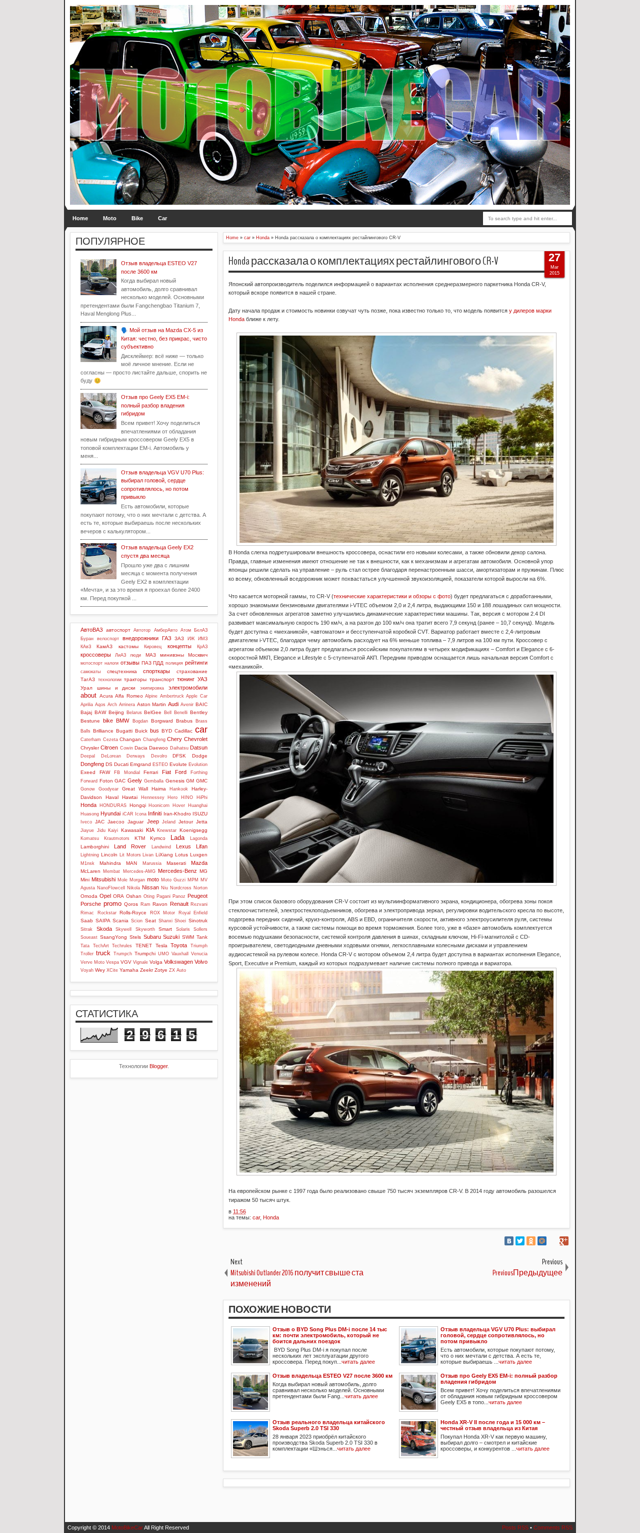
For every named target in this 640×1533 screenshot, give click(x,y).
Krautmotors (117, 838)
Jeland (169, 821)
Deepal (87, 756)
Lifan (202, 846)
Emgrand (140, 764)
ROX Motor (163, 912)
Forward (89, 780)
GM (190, 780)
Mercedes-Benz (177, 871)
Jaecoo (116, 821)
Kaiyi (113, 830)
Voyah (87, 970)
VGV (126, 962)
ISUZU (200, 813)
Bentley (199, 712)
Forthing (199, 772)
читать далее (358, 1362)
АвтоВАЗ (91, 630)
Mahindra (110, 863)
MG (204, 871)
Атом (185, 630)
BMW (122, 721)
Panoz (179, 896)
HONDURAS (113, 805)
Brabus (184, 721)
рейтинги (196, 663)
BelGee (153, 712)
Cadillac (183, 731)
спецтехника (122, 671)
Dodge (200, 756)
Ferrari (151, 772)
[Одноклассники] (531, 1240)
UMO (163, 953)
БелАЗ (201, 630)
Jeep (153, 821)
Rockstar (107, 912)
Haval (112, 797)
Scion (136, 920)
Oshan (134, 896)
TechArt (101, 945)
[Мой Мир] (542, 1240)
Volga (156, 962)
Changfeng (154, 739)
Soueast (89, 937)
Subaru (152, 937)
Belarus (134, 712)
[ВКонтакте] (509, 1240)
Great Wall (135, 788)
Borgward (162, 721)
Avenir (187, 704)
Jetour (185, 821)
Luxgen (199, 854)
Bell (168, 712)
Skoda (104, 929)
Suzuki (171, 937)
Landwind (161, 846)
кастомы (128, 646)
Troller (87, 953)
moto (153, 879)
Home (80, 218)
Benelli (181, 712)
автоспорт (118, 630)
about (88, 695)
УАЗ (203, 679)
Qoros (131, 904)
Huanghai (198, 805)
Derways (135, 756)
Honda (271, 1217)
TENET (144, 945)
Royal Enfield (193, 912)
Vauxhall (180, 953)
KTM (139, 838)
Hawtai (130, 797)
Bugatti (124, 731)
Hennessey (152, 797)
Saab (86, 920)
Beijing (116, 712)
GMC (202, 780)
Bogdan (140, 721)
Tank (202, 937)
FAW (105, 772)
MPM (193, 879)
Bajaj (86, 712)
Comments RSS (553, 1528)
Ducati (121, 764)
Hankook (179, 788)
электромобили (188, 688)
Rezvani (199, 904)
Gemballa (154, 780)
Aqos (100, 704)
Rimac (87, 912)
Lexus (183, 846)
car (256, 1217)
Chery (174, 739)
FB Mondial (127, 772)
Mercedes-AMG (139, 871)
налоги (111, 663)
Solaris (183, 929)
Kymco (158, 838)
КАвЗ (85, 646)
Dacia (141, 748)
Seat (150, 920)
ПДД (158, 663)
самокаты (90, 671)
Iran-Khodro (177, 813)
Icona (140, 813)
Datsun (199, 748)
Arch (112, 704)
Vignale (140, 962)
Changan (130, 739)
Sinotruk (198, 920)
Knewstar (166, 830)
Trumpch (123, 953)
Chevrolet (196, 739)
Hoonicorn (159, 805)
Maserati (176, 863)
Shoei (180, 920)
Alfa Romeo (129, 696)
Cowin (126, 748)
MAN (131, 863)
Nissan (150, 887)
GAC (120, 780)
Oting (149, 896)
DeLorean (111, 756)
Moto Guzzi (173, 879)
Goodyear (108, 788)
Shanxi (165, 920)
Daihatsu (179, 748)
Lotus (181, 854)
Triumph (199, 945)
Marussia (152, 863)
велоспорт (108, 638)
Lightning (89, 854)
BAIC (202, 704)
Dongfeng (92, 764)
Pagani (163, 896)
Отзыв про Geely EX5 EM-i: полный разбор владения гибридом (155, 405)
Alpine (151, 696)
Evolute (178, 764)
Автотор (142, 630)
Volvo (201, 962)
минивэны (172, 655)
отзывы (130, 663)
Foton (106, 780)
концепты (180, 646)
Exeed (88, 772)
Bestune (90, 721)
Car (162, 218)
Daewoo (158, 748)
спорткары (156, 671)
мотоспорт (91, 663)
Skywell (124, 929)
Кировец (153, 646)
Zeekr (146, 970)
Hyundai (110, 813)
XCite (112, 970)
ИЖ (191, 638)
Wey (100, 970)
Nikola (133, 887)
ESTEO (160, 764)
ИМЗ (203, 638)
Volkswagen (178, 962)
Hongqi (138, 805)
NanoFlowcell (111, 887)
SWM (188, 937)
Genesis (175, 780)
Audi (173, 704)
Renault (179, 904)
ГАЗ (167, 638)
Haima (159, 788)
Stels (135, 937)
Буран (87, 638)
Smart (165, 929)
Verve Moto (92, 962)
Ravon (160, 904)
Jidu (101, 830)
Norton (201, 887)
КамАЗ (104, 646)
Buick (141, 731)
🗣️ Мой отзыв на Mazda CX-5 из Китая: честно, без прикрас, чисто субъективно (164, 338)
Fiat (166, 772)
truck (103, 953)
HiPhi (202, 797)
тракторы (135, 679)
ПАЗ (147, 663)
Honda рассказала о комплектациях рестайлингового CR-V (363, 261)
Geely (135, 780)
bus (154, 731)
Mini (85, 879)
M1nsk (87, 863)
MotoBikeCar (127, 1528)
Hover (178, 805)
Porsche (90, 904)
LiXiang (164, 854)
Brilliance (103, 731)
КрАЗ (202, 646)
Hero (173, 797)
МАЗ (151, 655)
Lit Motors (130, 854)
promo (113, 903)
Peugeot (198, 896)
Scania (120, 920)
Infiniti (155, 813)
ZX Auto (177, 970)
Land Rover (130, 846)
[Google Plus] (564, 1240)
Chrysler (89, 748)
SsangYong (113, 937)
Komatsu (89, 838)
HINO (187, 797)
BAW (100, 712)
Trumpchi (145, 953)
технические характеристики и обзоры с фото (392, 596)
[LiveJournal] (553, 1240)
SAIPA (103, 920)
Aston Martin (151, 704)
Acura (106, 696)
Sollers (201, 929)
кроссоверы (95, 655)
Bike (137, 218)
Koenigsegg (194, 830)
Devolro (159, 756)
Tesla (162, 945)
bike (108, 721)
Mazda (199, 863)
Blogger (159, 1066)
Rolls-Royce (133, 912)
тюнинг (185, 679)
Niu (164, 887)
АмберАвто (166, 630)
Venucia (199, 953)
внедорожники (140, 638)
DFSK (179, 756)
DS (109, 764)
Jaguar (136, 821)
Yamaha (129, 970)
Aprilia (86, 704)
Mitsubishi (104, 879)
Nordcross (181, 887)
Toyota (178, 945)
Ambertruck (172, 696)
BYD (167, 731)
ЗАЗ (179, 638)
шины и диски (116, 688)
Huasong (89, 813)
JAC (99, 821)
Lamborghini (94, 846)
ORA (118, 896)
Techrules (122, 945)
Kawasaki (132, 830)
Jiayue (87, 830)
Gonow (87, 788)
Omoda (89, 896)
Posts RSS (515, 1528)
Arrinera (127, 704)
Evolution (198, 764)
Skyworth (145, 929)
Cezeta (110, 739)
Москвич (198, 655)
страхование (192, 671)
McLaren (90, 871)
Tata (85, 945)
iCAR (128, 813)
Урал (86, 688)
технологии (110, 679)
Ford (180, 772)
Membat (111, 871)
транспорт (162, 679)
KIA (150, 830)
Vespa (112, 962)
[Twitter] (520, 1240)
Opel (105, 896)
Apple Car (197, 696)
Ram (145, 904)
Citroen (109, 748)
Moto (109, 218)
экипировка (152, 688)
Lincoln (109, 854)
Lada (177, 837)
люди (135, 655)
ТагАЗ (87, 679)
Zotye (161, 970)
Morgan (137, 879)
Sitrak (86, 929)
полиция (174, 663)
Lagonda (199, 838)
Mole (123, 879)
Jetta (202, 821)
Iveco (86, 821)
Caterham (90, 739)
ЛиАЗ (120, 655)
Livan (148, 854)
